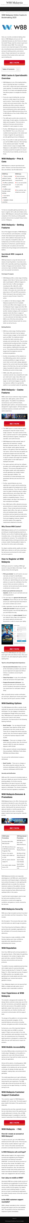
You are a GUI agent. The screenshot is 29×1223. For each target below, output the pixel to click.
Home (3, 12)
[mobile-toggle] (2, 9)
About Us (14, 1218)
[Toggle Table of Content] (17, 69)
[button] (27, 9)
